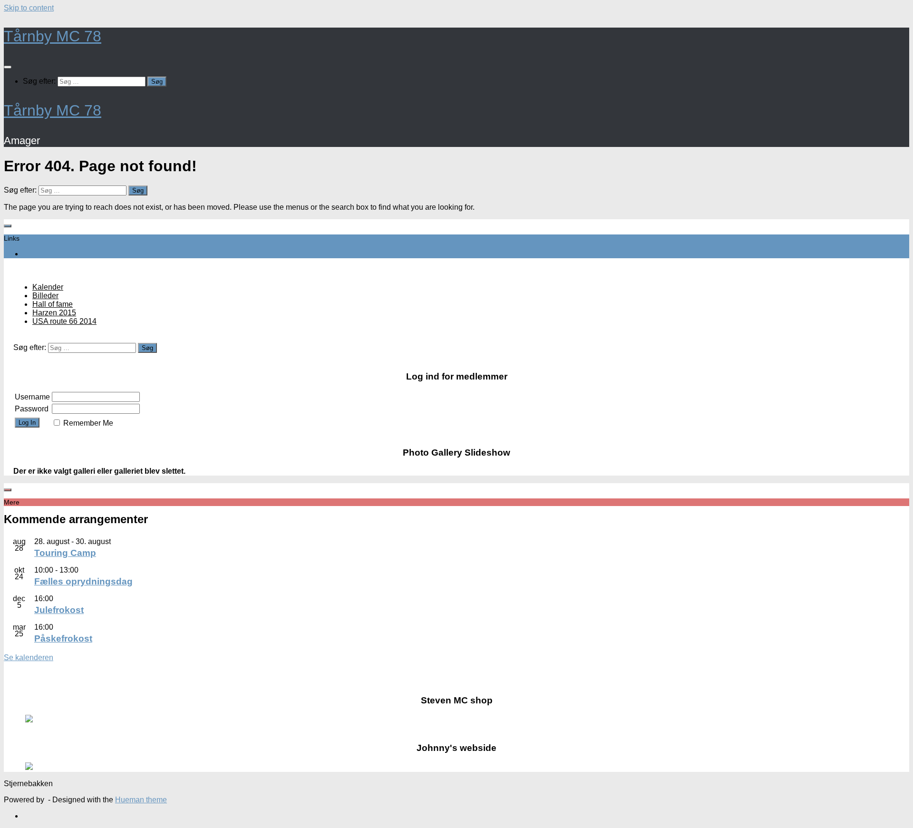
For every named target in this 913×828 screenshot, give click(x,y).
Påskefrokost (63, 638)
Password (32, 409)
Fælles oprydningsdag (83, 581)
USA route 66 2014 (64, 321)
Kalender (47, 287)
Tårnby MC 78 (52, 36)
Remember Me (88, 423)
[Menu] (7, 67)
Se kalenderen (28, 657)
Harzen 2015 (54, 313)
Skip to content (29, 8)
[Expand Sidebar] (7, 225)
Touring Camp (65, 553)
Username (32, 397)
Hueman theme (141, 800)
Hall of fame (52, 304)
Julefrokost (59, 610)
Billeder (45, 296)
